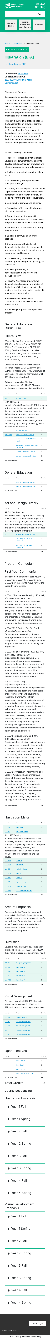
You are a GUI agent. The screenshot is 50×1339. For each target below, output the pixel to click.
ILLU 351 (7, 967)
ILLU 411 (7, 1030)
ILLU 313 (7, 1017)
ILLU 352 (8, 971)
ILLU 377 (7, 882)
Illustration (18, 43)
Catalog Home (11, 24)
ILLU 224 (8, 860)
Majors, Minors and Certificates (25, 24)
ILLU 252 (8, 865)
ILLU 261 (7, 869)
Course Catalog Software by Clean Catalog (25, 1337)
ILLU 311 (7, 1021)
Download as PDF (17, 64)
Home (7, 43)
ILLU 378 (8, 886)
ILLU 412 (7, 1034)
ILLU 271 (7, 831)
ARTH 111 (7, 534)
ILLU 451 (7, 976)
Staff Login (37, 1323)
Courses (39, 24)
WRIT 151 (8, 398)
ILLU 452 (8, 980)
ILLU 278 (8, 873)
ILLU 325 (8, 878)
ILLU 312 (7, 1026)
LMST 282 (8, 434)
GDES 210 (8, 963)
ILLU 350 (8, 890)
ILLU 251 (7, 827)
